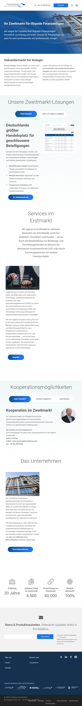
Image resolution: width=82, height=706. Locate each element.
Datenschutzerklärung (63, 639)
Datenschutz (73, 701)
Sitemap (41, 701)
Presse (7, 663)
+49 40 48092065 (43, 5)
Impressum (32, 701)
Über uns (8, 657)
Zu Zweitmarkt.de (20, 197)
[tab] (26, 114)
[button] (77, 5)
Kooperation (34, 663)
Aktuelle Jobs (34, 657)
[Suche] (72, 5)
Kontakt (61, 5)
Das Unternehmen (20, 549)
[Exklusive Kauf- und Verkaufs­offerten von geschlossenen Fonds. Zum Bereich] (34, 688)
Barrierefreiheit (62, 701)
